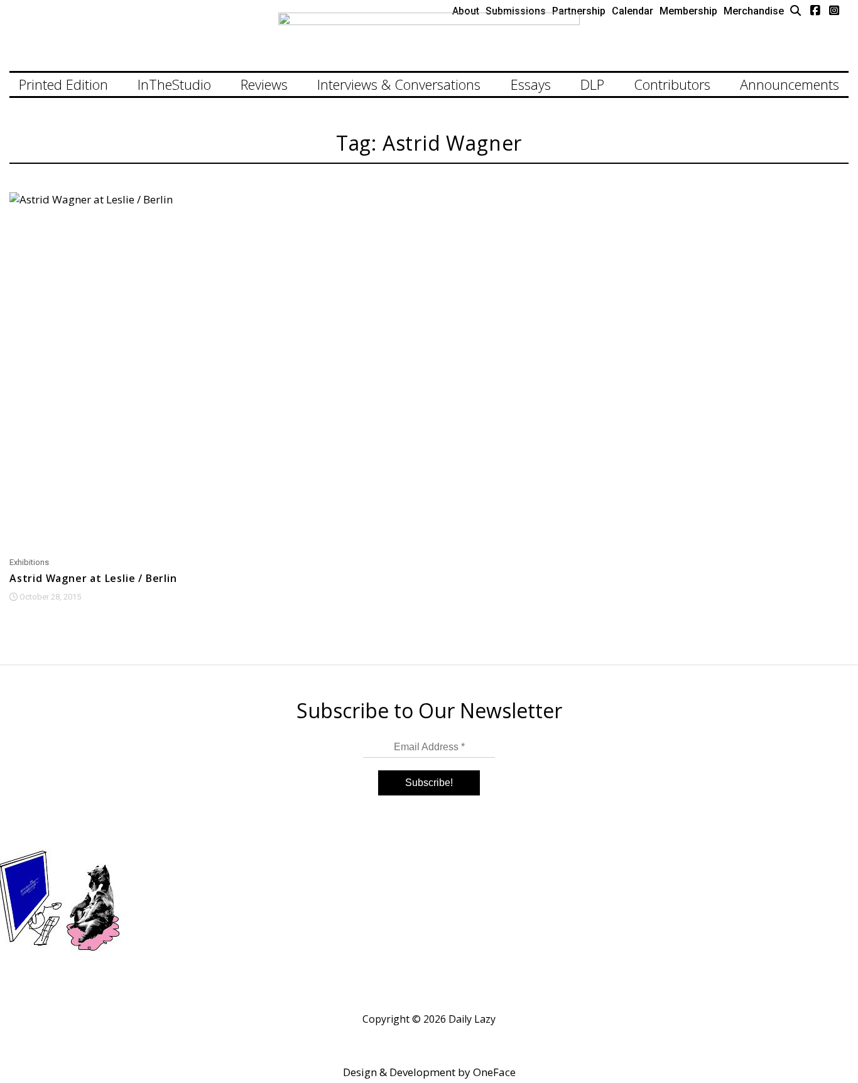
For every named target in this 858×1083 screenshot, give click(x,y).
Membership (688, 11)
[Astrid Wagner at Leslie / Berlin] (142, 370)
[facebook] (815, 10)
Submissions (516, 11)
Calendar (632, 11)
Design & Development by (429, 1072)
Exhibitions (29, 562)
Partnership (578, 11)
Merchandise (754, 11)
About (465, 11)
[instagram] (834, 10)
